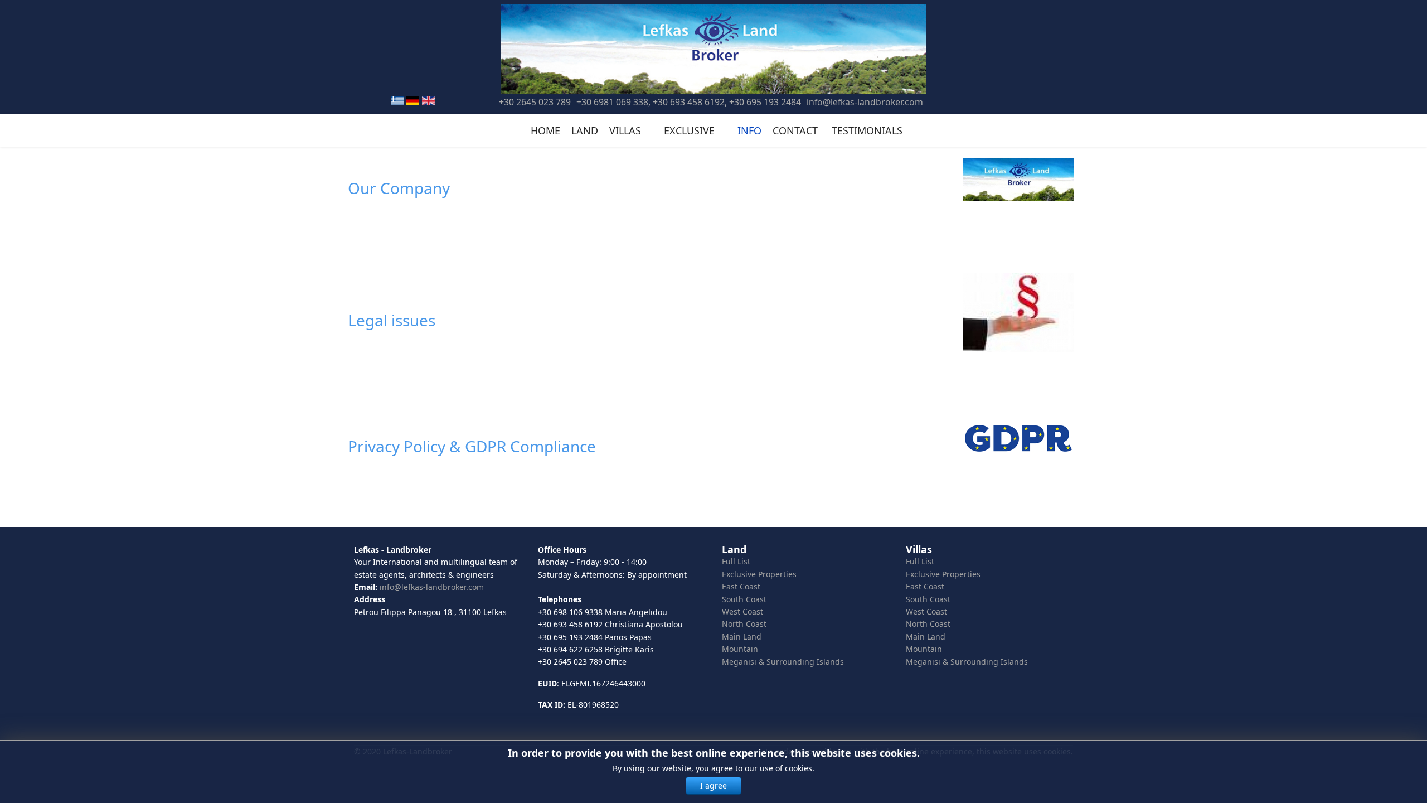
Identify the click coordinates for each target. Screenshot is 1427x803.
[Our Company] (1025, 179)
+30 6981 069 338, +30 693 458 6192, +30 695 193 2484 (688, 102)
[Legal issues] (1025, 312)
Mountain (740, 649)
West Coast (742, 611)
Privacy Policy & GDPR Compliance (472, 446)
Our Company (399, 188)
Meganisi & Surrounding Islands (783, 661)
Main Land (741, 636)
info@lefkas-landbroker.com (865, 102)
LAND (584, 130)
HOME (545, 130)
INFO (749, 130)
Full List (736, 561)
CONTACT (795, 130)
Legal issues (391, 320)
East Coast (741, 586)
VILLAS (625, 130)
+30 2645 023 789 (535, 102)
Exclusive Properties (759, 574)
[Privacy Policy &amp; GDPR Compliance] (1025, 438)
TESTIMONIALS (867, 130)
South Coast (744, 599)
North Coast (744, 623)
